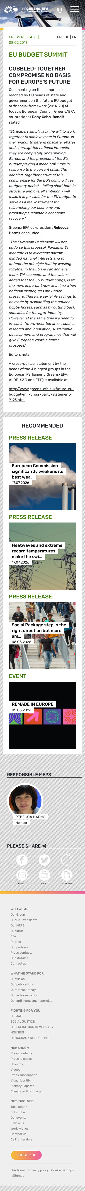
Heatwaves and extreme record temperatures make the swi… (37, 551)
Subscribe (26, 1155)
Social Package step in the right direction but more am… (39, 630)
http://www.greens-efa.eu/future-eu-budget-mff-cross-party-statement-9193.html (41, 394)
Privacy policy (38, 1170)
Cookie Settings (62, 1170)
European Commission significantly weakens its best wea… (37, 471)
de (66, 37)
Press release (23, 37)
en (59, 37)
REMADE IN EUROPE (32, 704)
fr (74, 37)
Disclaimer (18, 1170)
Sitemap (18, 1176)
